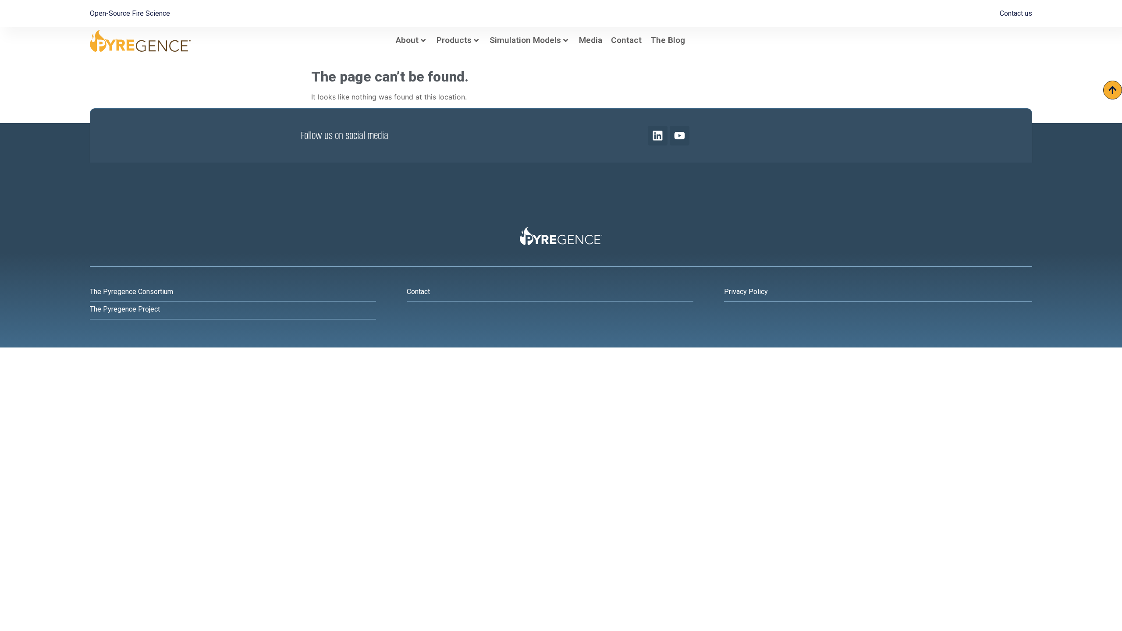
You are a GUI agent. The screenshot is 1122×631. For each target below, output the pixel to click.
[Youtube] (679, 135)
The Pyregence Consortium (131, 291)
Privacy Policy (746, 291)
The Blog (667, 40)
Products (454, 40)
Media (590, 40)
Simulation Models (525, 40)
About (407, 40)
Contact (626, 40)
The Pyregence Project (125, 309)
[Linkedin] (658, 135)
